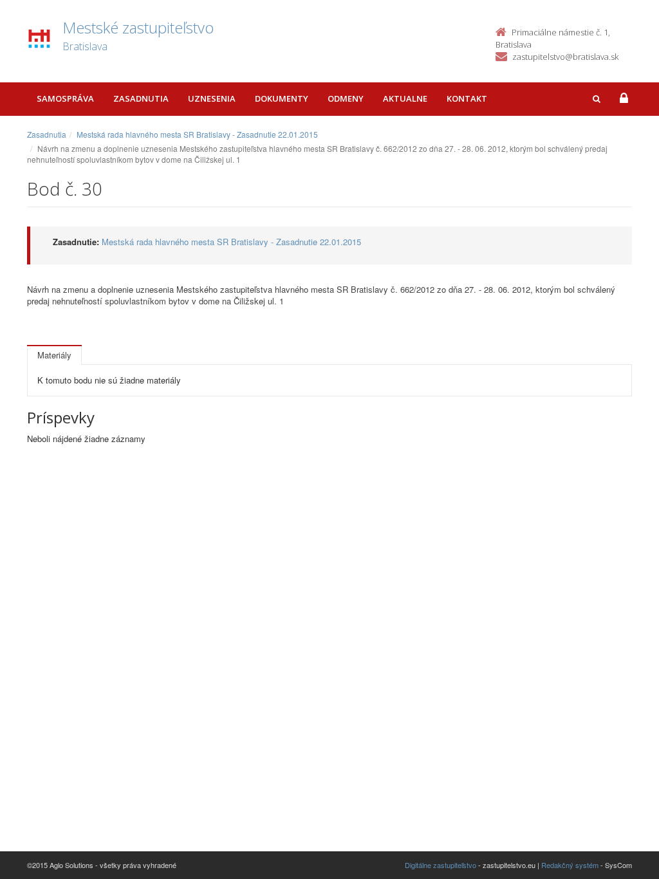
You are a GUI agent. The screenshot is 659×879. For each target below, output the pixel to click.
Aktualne (405, 98)
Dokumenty (281, 98)
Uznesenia (212, 98)
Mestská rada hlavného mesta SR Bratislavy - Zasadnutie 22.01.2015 (197, 134)
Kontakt (467, 98)
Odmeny (346, 98)
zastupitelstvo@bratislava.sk (565, 56)
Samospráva (65, 98)
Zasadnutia (141, 98)
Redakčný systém (570, 865)
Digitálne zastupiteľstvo (440, 865)
